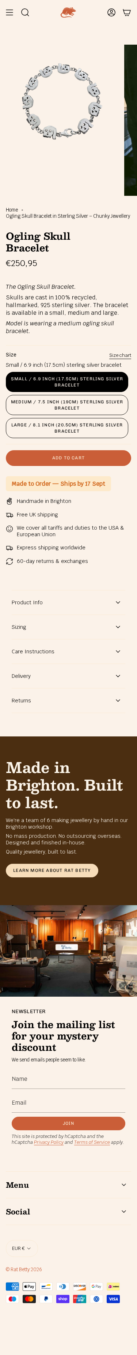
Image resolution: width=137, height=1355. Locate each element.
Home (12, 210)
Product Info (27, 602)
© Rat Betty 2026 (24, 1269)
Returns (21, 700)
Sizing (19, 627)
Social (18, 1211)
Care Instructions (33, 651)
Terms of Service (92, 1142)
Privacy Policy (49, 1142)
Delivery (21, 676)
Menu (17, 1185)
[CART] (126, 12)
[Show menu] (9, 12)
